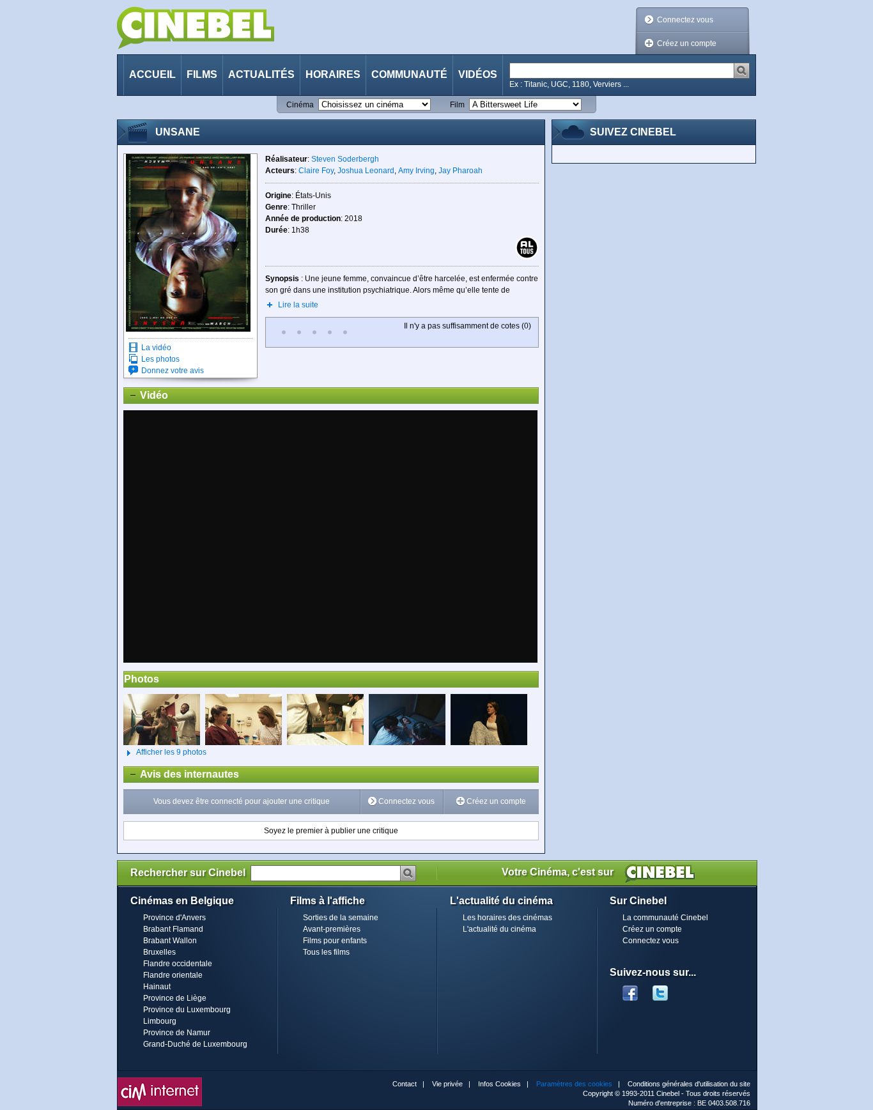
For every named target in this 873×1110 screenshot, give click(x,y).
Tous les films (326, 952)
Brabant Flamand (173, 929)
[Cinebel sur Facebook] (630, 989)
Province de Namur (176, 1032)
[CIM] (160, 1080)
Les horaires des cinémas (507, 917)
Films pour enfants (335, 940)
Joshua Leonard (365, 170)
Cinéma (300, 104)
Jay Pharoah (460, 170)
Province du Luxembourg (187, 1009)
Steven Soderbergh (345, 159)
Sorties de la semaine (340, 917)
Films (202, 74)
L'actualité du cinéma (499, 929)
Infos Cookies (499, 1084)
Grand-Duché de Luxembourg (195, 1044)
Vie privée (447, 1084)
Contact (404, 1084)
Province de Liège (174, 998)
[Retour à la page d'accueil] (195, 27)
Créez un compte (686, 43)
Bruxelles (159, 952)
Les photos (160, 359)
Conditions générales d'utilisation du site (689, 1084)
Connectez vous (685, 19)
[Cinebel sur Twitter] (667, 989)
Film (457, 104)
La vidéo (156, 347)
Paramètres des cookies (574, 1084)
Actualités (261, 74)
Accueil (152, 74)
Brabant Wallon (170, 940)
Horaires (332, 74)
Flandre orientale (173, 975)
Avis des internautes (181, 774)
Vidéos (477, 74)
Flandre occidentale (177, 963)
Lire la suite (298, 304)
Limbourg (159, 1021)
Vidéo (146, 395)
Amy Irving (416, 170)
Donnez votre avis (172, 370)
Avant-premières (331, 929)
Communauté (409, 74)
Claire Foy (316, 170)
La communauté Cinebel (665, 917)
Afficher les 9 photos (164, 752)
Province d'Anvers (174, 917)
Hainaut (157, 986)
